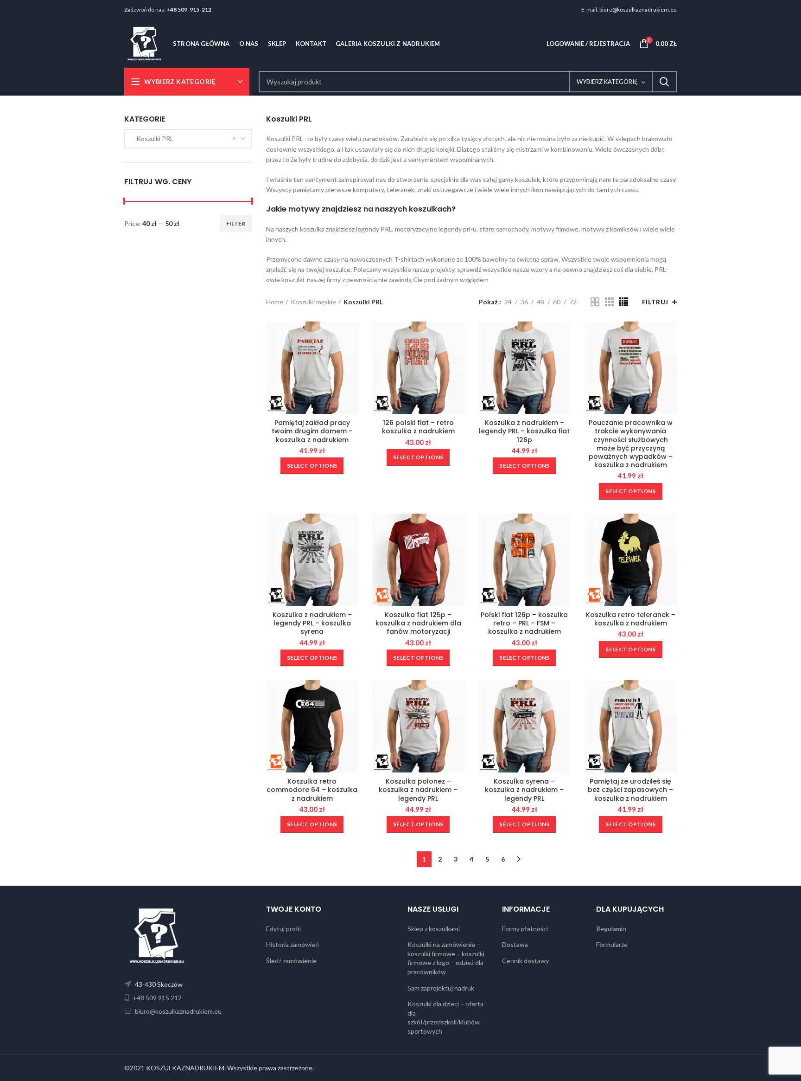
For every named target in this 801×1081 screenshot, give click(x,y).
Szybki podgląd (351, 336)
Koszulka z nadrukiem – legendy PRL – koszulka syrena (312, 623)
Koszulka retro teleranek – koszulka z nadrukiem (630, 619)
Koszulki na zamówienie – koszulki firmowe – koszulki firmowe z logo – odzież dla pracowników (445, 958)
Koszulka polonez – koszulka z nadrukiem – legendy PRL (418, 790)
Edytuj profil (283, 929)
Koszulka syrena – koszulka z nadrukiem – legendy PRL (524, 790)
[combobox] (188, 138)
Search (664, 81)
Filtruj (655, 302)
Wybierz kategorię (607, 81)
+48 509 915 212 (156, 998)
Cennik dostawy (525, 961)
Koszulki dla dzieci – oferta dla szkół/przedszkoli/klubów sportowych (445, 1017)
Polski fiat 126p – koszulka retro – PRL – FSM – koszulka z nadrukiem (524, 623)
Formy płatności (525, 929)
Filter (236, 223)
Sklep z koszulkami (433, 929)
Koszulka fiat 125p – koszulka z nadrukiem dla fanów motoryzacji (418, 623)
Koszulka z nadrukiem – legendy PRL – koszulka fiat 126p (524, 431)
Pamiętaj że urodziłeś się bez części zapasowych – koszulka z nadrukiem (630, 790)
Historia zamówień (292, 944)
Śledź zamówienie (291, 961)
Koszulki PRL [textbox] (152, 138)
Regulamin (611, 929)
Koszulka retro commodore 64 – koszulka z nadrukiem (312, 790)
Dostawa (515, 944)
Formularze (612, 944)
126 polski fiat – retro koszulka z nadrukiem (418, 426)
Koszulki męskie (313, 302)
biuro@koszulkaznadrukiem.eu (638, 9)
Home (274, 302)
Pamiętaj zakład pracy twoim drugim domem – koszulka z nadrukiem (312, 431)
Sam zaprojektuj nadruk (440, 988)
